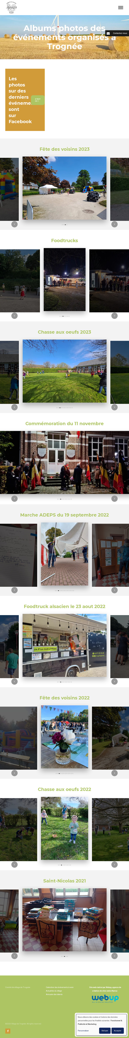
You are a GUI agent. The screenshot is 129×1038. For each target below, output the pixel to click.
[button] (62, 224)
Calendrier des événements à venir (60, 987)
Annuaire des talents (54, 994)
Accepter (117, 1031)
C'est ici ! (38, 100)
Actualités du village (54, 991)
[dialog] (101, 1024)
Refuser (105, 1031)
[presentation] (14, 224)
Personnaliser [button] (83, 1031)
